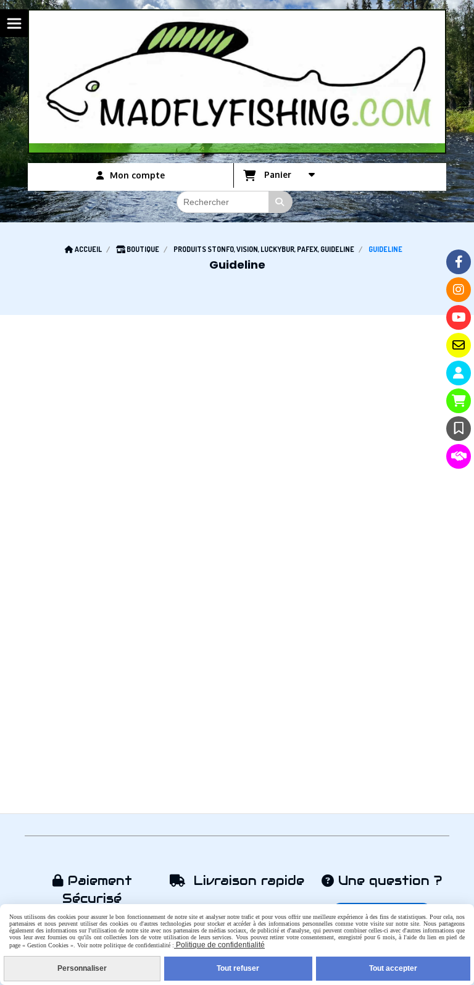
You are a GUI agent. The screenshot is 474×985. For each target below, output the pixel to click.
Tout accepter (393, 968)
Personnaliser (82, 968)
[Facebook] (458, 261)
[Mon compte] (458, 373)
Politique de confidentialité (219, 945)
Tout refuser (238, 968)
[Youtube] (458, 317)
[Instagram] (458, 289)
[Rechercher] (281, 202)
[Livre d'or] (458, 428)
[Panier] (458, 400)
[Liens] (458, 456)
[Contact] (458, 345)
